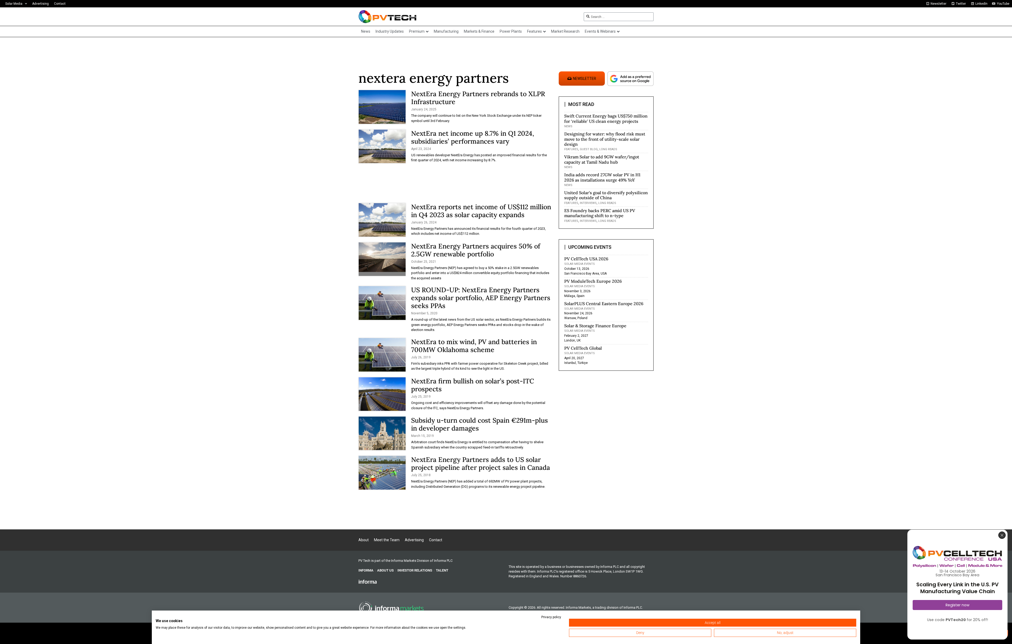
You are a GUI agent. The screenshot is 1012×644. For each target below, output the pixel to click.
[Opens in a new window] (367, 581)
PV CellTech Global (583, 348)
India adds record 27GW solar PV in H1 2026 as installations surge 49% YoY (602, 177)
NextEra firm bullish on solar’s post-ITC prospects (472, 385)
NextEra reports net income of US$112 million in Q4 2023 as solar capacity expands (481, 211)
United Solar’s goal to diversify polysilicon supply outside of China (606, 195)
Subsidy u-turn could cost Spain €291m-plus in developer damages (479, 424)
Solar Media (13, 4)
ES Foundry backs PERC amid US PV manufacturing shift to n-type (599, 213)
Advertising (40, 4)
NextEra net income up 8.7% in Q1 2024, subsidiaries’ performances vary (472, 137)
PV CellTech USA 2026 (586, 258)
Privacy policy (551, 617)
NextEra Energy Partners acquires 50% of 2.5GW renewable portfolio (475, 250)
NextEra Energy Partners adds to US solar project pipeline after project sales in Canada (480, 463)
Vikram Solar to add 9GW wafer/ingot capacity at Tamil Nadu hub (601, 159)
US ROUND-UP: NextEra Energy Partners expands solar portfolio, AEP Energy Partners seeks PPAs (480, 298)
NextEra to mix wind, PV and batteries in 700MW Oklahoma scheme (474, 346)
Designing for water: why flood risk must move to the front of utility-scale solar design (604, 139)
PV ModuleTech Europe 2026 (593, 281)
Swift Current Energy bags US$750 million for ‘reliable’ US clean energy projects (606, 118)
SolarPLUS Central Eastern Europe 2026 (603, 303)
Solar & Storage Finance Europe (595, 325)
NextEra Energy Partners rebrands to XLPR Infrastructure (478, 98)
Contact (60, 4)
